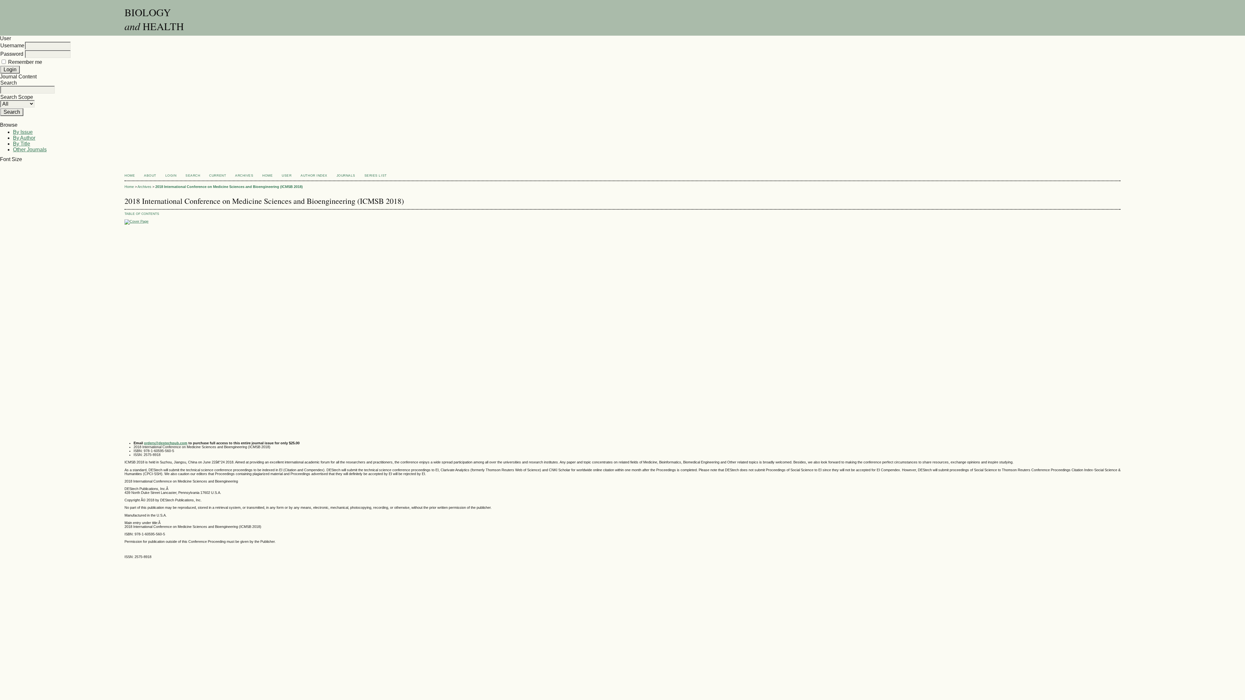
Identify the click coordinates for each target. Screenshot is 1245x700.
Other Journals (30, 149)
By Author (24, 138)
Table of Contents (141, 214)
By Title (21, 143)
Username (12, 45)
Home (129, 175)
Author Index (314, 175)
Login (171, 175)
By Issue (23, 132)
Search (192, 175)
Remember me (25, 62)
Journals (346, 175)
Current (217, 175)
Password (11, 54)
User (286, 175)
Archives (244, 175)
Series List (375, 175)
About (150, 175)
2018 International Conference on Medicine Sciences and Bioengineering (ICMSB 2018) (229, 187)
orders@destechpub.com (165, 443)
